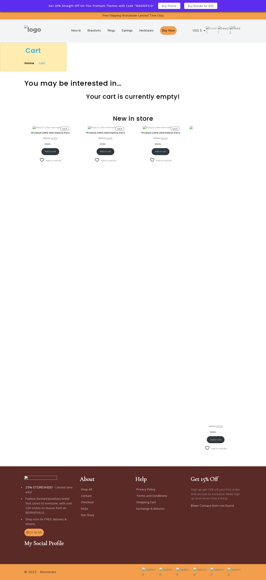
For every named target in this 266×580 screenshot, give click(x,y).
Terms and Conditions (151, 496)
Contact (86, 496)
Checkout (87, 502)
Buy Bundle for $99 (201, 6)
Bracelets (94, 30)
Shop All (86, 489)
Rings (111, 30)
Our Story (87, 515)
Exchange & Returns (150, 508)
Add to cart (50, 151)
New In (76, 30)
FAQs (84, 508)
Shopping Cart (146, 502)
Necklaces (146, 30)
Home (30, 63)
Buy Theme (169, 6)
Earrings (127, 30)
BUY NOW (34, 532)
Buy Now (168, 30)
